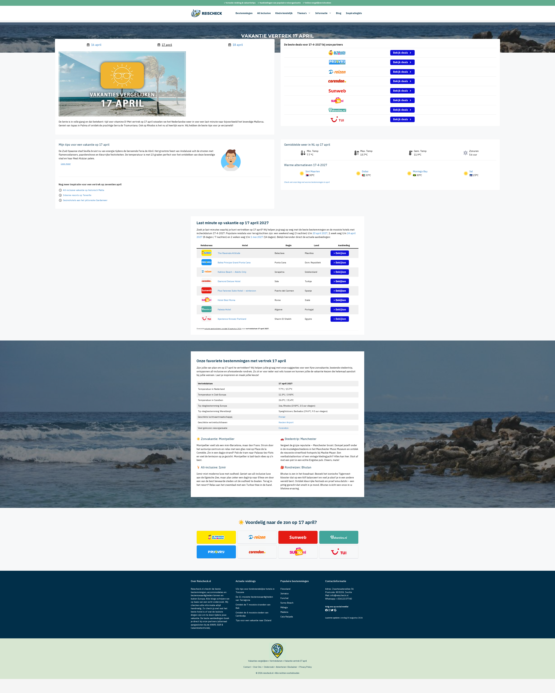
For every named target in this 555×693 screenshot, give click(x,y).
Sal (471, 171)
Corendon (283, 428)
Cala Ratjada (286, 616)
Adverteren (281, 667)
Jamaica (284, 593)
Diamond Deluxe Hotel (229, 281)
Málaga (284, 607)
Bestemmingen (244, 13)
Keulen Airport (286, 422)
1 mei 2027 (257, 237)
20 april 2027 (320, 233)
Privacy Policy (305, 667)
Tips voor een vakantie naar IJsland (253, 620)
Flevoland (285, 588)
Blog (338, 13)
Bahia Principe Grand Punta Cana (234, 262)
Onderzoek (269, 667)
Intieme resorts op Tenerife (77, 195)
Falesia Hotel (224, 309)
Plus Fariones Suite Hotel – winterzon (237, 290)
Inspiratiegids (354, 13)
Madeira (284, 612)
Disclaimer (292, 667)
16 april (96, 45)
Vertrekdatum (276, 661)
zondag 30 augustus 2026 (351, 618)
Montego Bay (420, 171)
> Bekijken (339, 253)
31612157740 (345, 598)
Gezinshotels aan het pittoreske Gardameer (85, 200)
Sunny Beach (286, 602)
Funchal (284, 598)
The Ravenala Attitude (229, 253)
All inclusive (264, 13)
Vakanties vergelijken (258, 661)
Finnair (282, 417)
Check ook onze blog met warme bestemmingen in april (307, 182)
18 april (238, 45)
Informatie (321, 13)
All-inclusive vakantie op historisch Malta (83, 190)
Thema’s (302, 13)
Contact (247, 667)
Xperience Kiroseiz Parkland (232, 319)
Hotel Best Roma (226, 300)
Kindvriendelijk (284, 13)
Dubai (365, 171)
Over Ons (257, 667)
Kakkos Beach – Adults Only (232, 272)
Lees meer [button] (66, 163)
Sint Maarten (313, 171)
